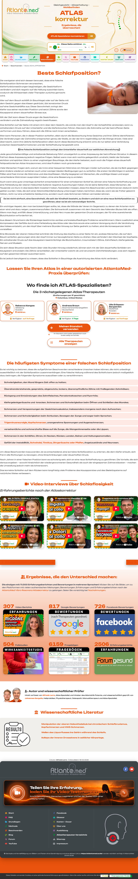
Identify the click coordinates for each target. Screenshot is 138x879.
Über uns (119, 59)
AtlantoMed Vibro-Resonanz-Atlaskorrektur (25, 590)
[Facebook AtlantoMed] (125, 769)
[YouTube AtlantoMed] (131, 769)
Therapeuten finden (120, 876)
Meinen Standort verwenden (70, 327)
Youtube (74, 59)
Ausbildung (130, 59)
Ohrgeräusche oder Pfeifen (68, 442)
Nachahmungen (96, 590)
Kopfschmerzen (37, 422)
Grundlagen (20, 59)
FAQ (11, 59)
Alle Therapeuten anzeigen (71, 342)
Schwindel (36, 442)
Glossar (95, 59)
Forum (66, 59)
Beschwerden (47, 59)
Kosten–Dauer (107, 59)
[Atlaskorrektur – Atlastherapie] (69, 769)
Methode (33, 59)
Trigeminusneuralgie (15, 422)
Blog (59, 59)
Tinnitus (47, 442)
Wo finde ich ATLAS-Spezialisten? (69, 285)
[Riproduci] (55, 47)
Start (5, 59)
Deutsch (129, 50)
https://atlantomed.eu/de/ (92, 853)
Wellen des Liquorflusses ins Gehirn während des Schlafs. (73, 732)
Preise (105, 876)
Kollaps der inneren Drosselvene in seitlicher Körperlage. (72, 738)
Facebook (85, 59)
